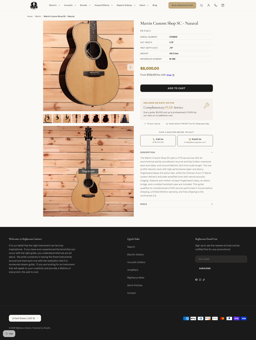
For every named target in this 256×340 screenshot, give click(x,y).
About (142, 5)
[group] (88, 171)
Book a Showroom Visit (182, 5)
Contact (131, 292)
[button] (129, 130)
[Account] (209, 5)
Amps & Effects (102, 5)
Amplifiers (132, 269)
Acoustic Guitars (136, 262)
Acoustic (68, 5)
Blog (155, 5)
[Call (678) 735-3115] (216, 5)
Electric (53, 5)
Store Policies (134, 285)
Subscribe (205, 268)
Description (147, 152)
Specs (143, 204)
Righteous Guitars (23, 328)
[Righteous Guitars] (34, 5)
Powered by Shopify (41, 328)
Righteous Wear (135, 277)
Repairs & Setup (124, 5)
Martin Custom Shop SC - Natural (59, 16)
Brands (83, 5)
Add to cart (176, 88)
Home (30, 16)
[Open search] (201, 5)
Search (131, 246)
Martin (38, 16)
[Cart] (223, 5)
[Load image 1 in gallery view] (88, 66)
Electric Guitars (135, 254)
